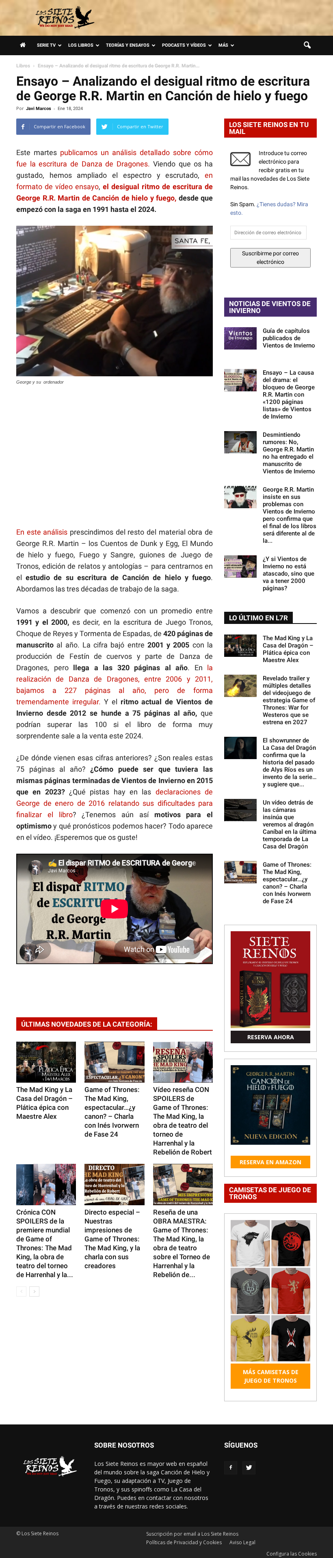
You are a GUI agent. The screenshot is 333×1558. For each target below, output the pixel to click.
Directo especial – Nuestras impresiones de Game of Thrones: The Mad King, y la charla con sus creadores (112, 1239)
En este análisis (41, 532)
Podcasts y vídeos (184, 45)
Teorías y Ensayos (127, 45)
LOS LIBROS (80, 45)
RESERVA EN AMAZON (270, 1162)
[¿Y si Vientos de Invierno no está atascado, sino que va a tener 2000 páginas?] (240, 566)
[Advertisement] (114, 457)
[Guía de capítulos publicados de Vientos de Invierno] (240, 338)
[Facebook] (230, 1467)
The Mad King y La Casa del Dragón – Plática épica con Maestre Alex (288, 649)
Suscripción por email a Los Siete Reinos (192, 1533)
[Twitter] (248, 1467)
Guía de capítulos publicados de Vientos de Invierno (289, 338)
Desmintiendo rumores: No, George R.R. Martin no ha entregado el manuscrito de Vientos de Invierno (289, 453)
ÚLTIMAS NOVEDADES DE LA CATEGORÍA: (86, 1024)
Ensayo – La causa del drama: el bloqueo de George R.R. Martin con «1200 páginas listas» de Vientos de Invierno (289, 394)
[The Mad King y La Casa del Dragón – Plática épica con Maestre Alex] (46, 1062)
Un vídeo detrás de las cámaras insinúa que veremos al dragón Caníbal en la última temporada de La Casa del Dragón (289, 824)
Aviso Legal (242, 1542)
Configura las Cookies (291, 1553)
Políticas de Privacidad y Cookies (184, 1542)
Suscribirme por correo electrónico (270, 257)
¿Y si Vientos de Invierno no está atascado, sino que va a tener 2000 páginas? (288, 573)
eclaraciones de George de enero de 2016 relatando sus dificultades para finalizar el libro (114, 803)
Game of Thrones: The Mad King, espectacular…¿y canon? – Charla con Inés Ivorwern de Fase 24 (287, 883)
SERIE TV (46, 45)
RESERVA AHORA (270, 1037)
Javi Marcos (38, 108)
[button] (307, 45)
